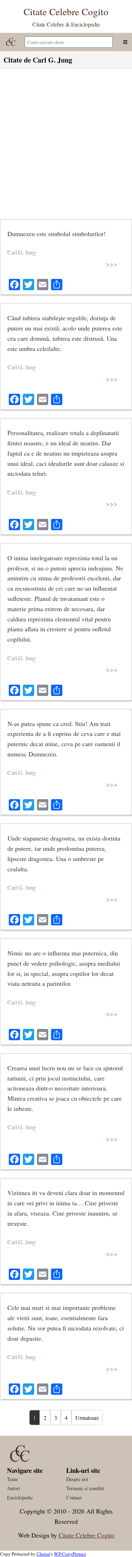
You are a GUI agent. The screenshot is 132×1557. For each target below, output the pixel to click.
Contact (74, 1497)
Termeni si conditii (85, 1488)
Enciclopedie (20, 1497)
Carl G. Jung (21, 252)
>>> (112, 263)
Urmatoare (87, 1417)
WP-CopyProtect (70, 1554)
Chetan (43, 1554)
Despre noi (77, 1479)
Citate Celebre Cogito (86, 1535)
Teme (12, 1479)
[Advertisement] (66, 142)
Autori (13, 1488)
